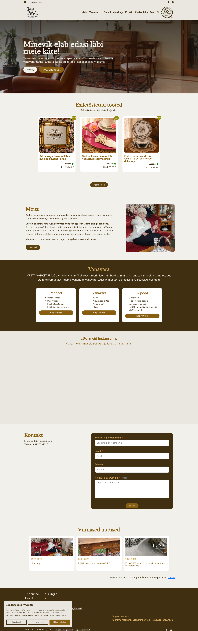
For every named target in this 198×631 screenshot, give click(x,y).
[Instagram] (173, 2)
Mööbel (29, 598)
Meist (85, 12)
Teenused (94, 12)
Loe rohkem (56, 312)
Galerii (107, 12)
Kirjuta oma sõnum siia (111, 478)
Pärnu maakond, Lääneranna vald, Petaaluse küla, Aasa (142, 619)
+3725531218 (40, 444)
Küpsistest (16, 622)
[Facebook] (168, 2)
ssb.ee (171, 577)
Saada (132, 505)
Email (99, 451)
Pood (152, 12)
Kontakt (129, 12)
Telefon (99, 464)
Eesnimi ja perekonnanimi (109, 438)
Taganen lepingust (82, 630)
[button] (97, 89)
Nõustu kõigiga (59, 622)
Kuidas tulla (141, 12)
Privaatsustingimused (64, 630)
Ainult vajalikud (38, 622)
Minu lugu (118, 12)
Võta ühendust (51, 69)
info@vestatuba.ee (33, 2)
